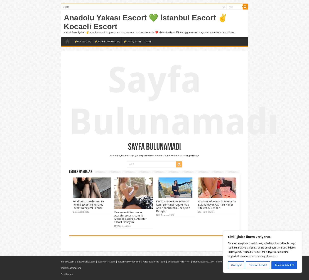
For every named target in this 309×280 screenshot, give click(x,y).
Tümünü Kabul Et (284, 265)
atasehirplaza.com (86, 261)
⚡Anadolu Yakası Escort (107, 41)
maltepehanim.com (71, 268)
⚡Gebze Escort (82, 41)
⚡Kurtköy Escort (132, 41)
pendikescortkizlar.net (179, 261)
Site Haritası (67, 274)
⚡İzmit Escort (67, 41)
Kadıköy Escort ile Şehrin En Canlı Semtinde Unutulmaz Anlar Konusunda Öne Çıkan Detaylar (173, 206)
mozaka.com (67, 261)
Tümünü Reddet (258, 265)
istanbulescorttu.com (203, 261)
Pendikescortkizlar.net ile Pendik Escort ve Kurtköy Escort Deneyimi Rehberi (88, 205)
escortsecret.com (106, 261)
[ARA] (245, 6)
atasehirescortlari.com (129, 261)
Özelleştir (236, 265)
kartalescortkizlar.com (154, 261)
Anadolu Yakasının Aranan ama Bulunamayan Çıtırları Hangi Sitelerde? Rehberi (217, 205)
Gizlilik (66, 7)
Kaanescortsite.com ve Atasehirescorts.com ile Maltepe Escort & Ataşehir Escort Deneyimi (130, 217)
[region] (262, 252)
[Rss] (224, 7)
